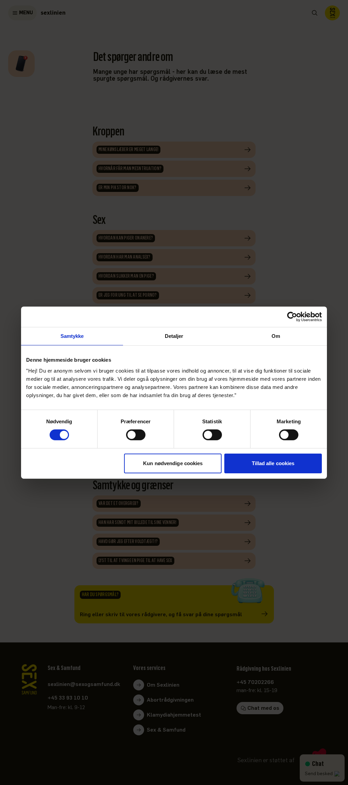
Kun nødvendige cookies (173, 463)
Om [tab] (276, 336)
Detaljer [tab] (174, 336)
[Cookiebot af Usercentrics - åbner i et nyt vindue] (292, 316)
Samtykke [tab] (72, 336)
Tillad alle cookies (273, 463)
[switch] (135, 434)
